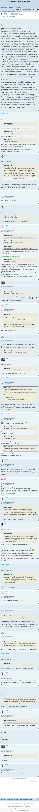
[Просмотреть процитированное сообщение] (12, 123)
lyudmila (7, 616)
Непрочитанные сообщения (14, 11)
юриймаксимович (9, 641)
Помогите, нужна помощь (11, 14)
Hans (6, 314)
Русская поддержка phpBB (19, 804)
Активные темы (3, 11)
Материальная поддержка (7, 16)
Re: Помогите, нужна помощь (7, 117)
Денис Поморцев (9, 216)
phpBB (16, 803)
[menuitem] (13, 9)
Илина (7, 368)
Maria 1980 (7, 123)
